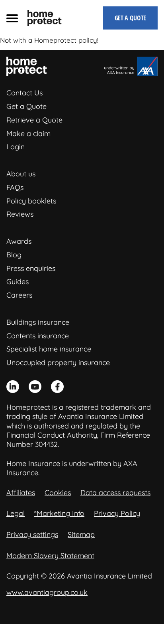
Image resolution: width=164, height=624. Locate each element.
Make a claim (28, 133)
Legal (15, 513)
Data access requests (115, 492)
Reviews (19, 214)
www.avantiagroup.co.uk (47, 592)
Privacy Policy (117, 513)
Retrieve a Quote (34, 119)
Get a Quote (26, 106)
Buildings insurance (37, 322)
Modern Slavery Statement (50, 555)
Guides (17, 281)
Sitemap (81, 534)
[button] (12, 18)
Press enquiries (30, 268)
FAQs (14, 187)
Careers (19, 295)
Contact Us (24, 92)
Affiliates (20, 492)
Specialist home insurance (48, 348)
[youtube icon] (35, 386)
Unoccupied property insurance (58, 362)
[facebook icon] (57, 386)
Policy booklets (31, 200)
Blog (13, 254)
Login (15, 146)
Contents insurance (37, 335)
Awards (18, 241)
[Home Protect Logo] (44, 18)
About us (20, 173)
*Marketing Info (59, 513)
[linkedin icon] (12, 386)
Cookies (58, 492)
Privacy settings (32, 534)
